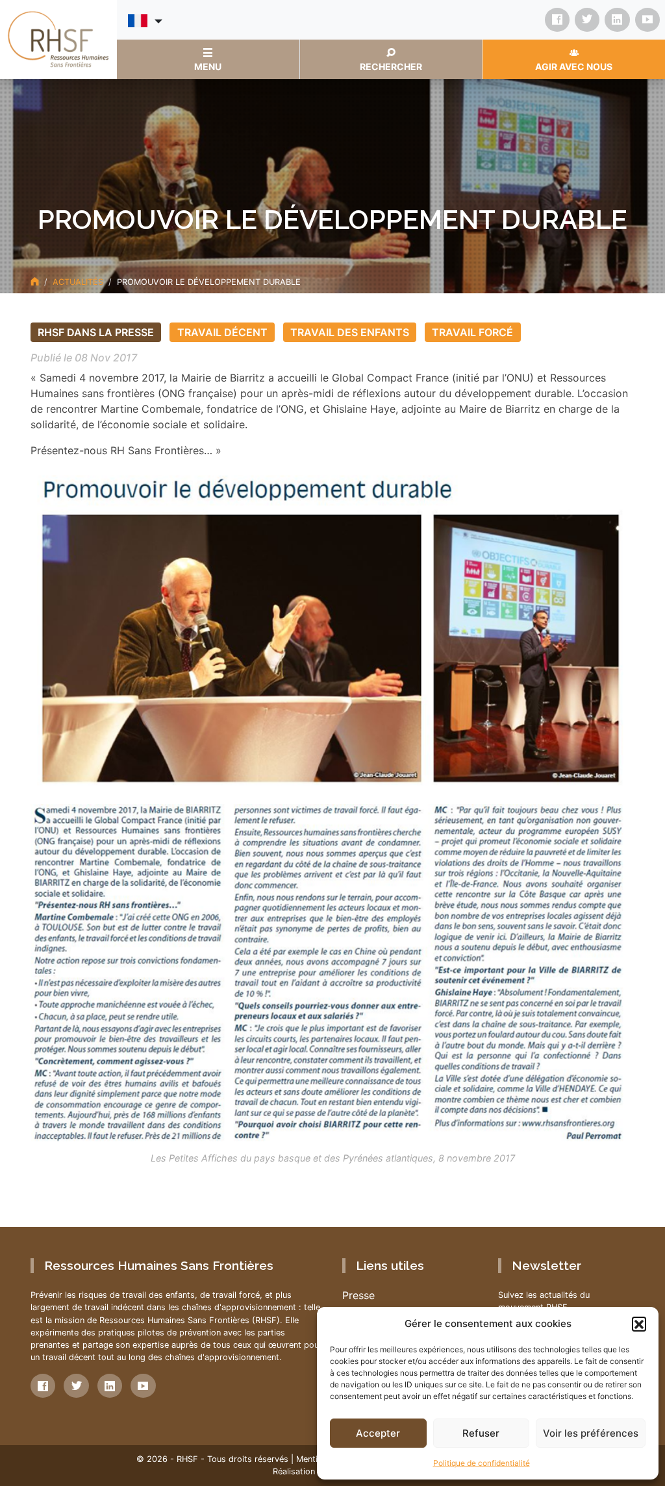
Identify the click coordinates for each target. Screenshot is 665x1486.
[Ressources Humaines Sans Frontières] (58, 38)
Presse (358, 1295)
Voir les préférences (590, 1433)
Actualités (78, 282)
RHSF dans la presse (96, 332)
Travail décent (222, 332)
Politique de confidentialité (481, 1463)
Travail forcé (472, 332)
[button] (639, 1323)
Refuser (480, 1433)
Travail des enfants (349, 332)
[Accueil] (35, 282)
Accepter (378, 1433)
